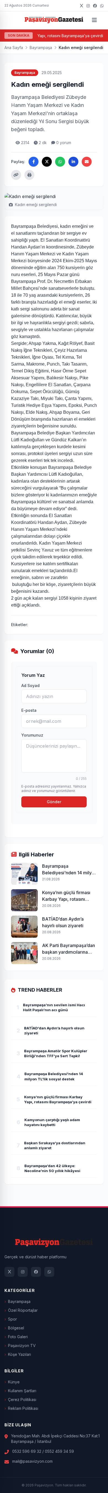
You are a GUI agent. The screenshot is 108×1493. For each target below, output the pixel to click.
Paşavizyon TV (22, 1345)
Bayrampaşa (41, 47)
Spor (12, 1319)
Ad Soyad (30, 685)
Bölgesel (16, 1328)
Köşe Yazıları (19, 1354)
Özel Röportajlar (23, 1310)
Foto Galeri (18, 1336)
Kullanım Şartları (22, 1390)
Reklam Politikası (23, 1408)
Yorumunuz (32, 735)
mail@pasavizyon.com (32, 1461)
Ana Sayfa (13, 47)
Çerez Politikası (22, 1399)
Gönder (54, 801)
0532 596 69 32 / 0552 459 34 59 (43, 1451)
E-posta (29, 710)
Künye (14, 1382)
